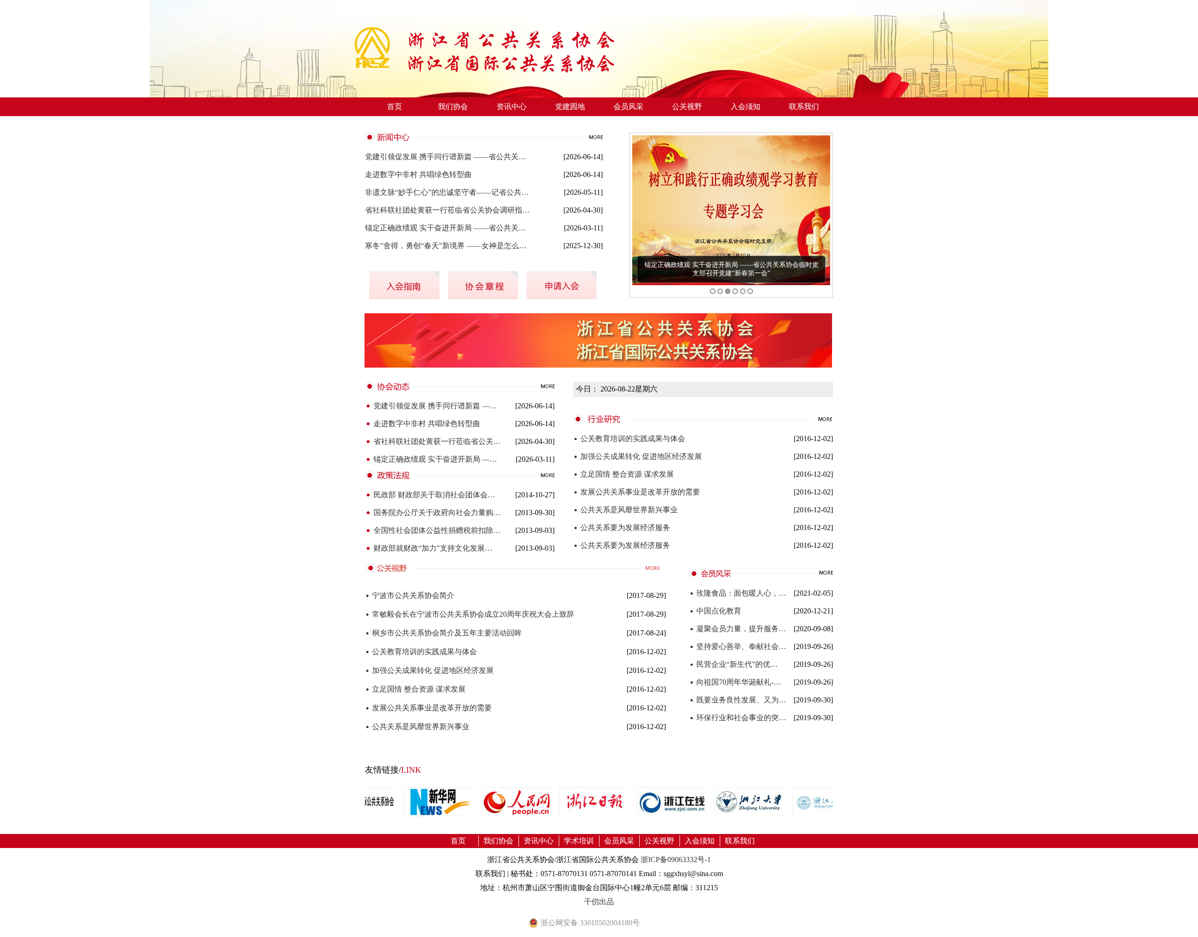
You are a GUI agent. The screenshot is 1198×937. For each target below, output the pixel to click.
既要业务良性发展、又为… (737, 700)
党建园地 (570, 107)
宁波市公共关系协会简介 (409, 595)
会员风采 (628, 107)
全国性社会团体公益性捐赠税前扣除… (433, 530)
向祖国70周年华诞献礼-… (735, 682)
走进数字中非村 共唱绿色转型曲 (418, 174)
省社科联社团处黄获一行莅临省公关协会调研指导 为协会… (448, 210)
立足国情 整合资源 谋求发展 (623, 474)
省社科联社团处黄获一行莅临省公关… (433, 441)
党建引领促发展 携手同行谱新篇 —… (431, 406)
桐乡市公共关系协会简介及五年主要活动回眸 (443, 633)
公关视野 (687, 107)
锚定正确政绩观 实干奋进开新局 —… (431, 459)
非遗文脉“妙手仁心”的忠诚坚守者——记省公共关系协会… (448, 192)
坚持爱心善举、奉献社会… (737, 646)
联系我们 (804, 107)
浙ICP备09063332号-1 (676, 859)
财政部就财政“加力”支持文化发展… (428, 548)
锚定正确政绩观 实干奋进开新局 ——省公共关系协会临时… (448, 228)
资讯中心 (511, 107)
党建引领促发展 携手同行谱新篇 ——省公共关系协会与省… (448, 157)
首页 (394, 107)
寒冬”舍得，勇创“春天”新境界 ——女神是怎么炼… (448, 246)
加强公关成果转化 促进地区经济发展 (637, 456)
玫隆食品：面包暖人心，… (737, 593)
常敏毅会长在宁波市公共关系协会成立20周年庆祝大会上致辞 (469, 614)
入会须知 (745, 107)
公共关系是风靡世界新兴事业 (625, 509)
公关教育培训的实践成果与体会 (629, 438)
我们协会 (453, 107)
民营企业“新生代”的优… (733, 664)
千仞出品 (599, 902)
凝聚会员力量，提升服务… (737, 628)
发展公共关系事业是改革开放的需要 (636, 492)
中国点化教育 (715, 611)
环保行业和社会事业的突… (737, 717)
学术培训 (579, 841)
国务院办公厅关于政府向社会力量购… (433, 512)
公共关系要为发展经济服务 (621, 527)
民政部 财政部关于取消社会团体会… (430, 495)
